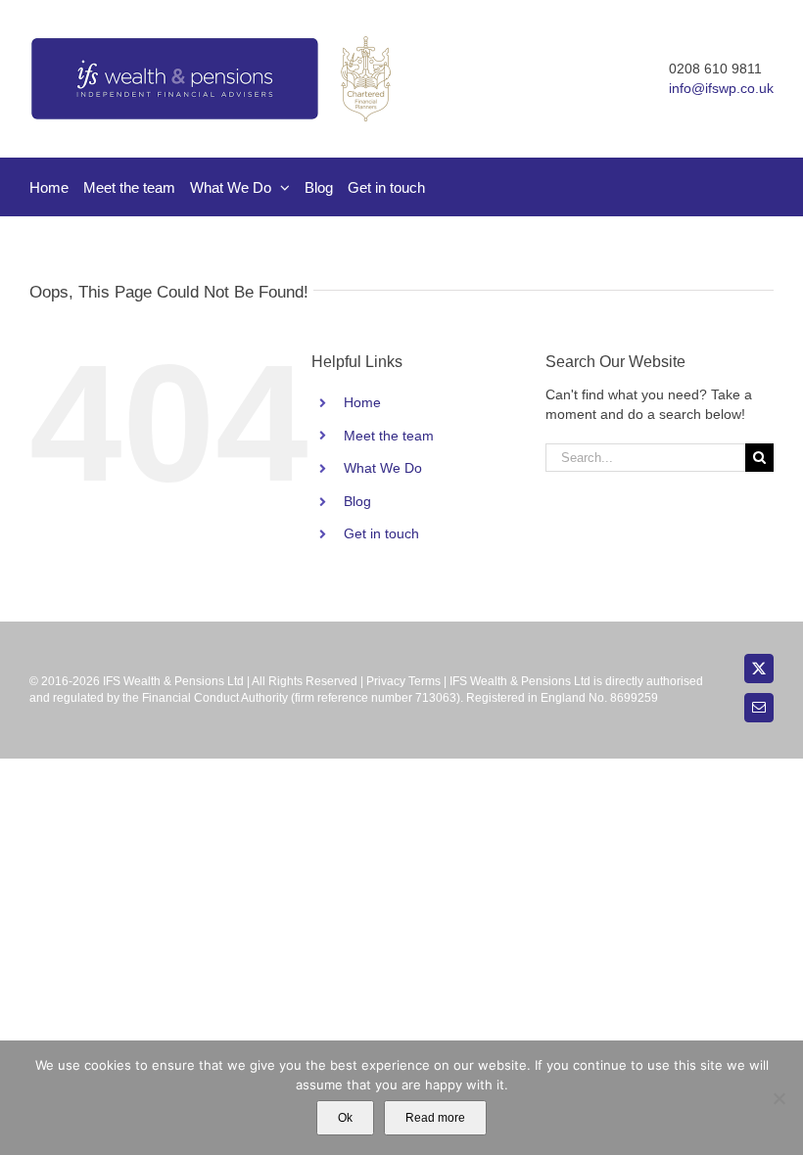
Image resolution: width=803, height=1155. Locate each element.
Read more (435, 1118)
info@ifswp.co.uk (721, 88)
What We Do (383, 468)
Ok (345, 1118)
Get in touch (381, 533)
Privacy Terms (403, 681)
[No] (778, 1098)
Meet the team (389, 435)
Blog (357, 501)
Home (362, 402)
